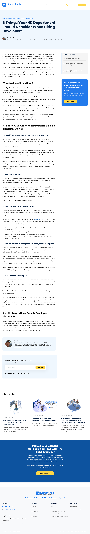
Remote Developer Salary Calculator (59, 516)
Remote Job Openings (37, 513)
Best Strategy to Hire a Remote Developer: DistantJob (72, 71)
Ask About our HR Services (81, 531)
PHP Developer (73, 506)
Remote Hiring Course (56, 518)
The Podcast (54, 509)
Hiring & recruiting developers (10, 18)
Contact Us (82, 5)
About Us (61, 5)
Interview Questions (55, 513)
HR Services (34, 509)
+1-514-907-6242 (9, 510)
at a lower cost (6, 328)
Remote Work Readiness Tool (58, 511)
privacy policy (20, 523)
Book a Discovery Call (45, 473)
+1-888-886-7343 (72, 5)
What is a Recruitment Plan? (71, 58)
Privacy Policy (61, 531)
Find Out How (70, 101)
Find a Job (44, 5)
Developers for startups (75, 509)
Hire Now (37, 5)
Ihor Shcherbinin (11, 38)
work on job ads (38, 219)
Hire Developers (35, 511)
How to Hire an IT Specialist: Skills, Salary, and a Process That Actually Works (15, 422)
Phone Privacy (69, 531)
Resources (52, 5)
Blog (52, 506)
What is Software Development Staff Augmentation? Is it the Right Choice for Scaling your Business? (73, 420)
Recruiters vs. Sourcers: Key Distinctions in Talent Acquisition (44, 419)
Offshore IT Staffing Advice (26, 18)
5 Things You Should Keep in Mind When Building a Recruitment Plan (73, 64)
